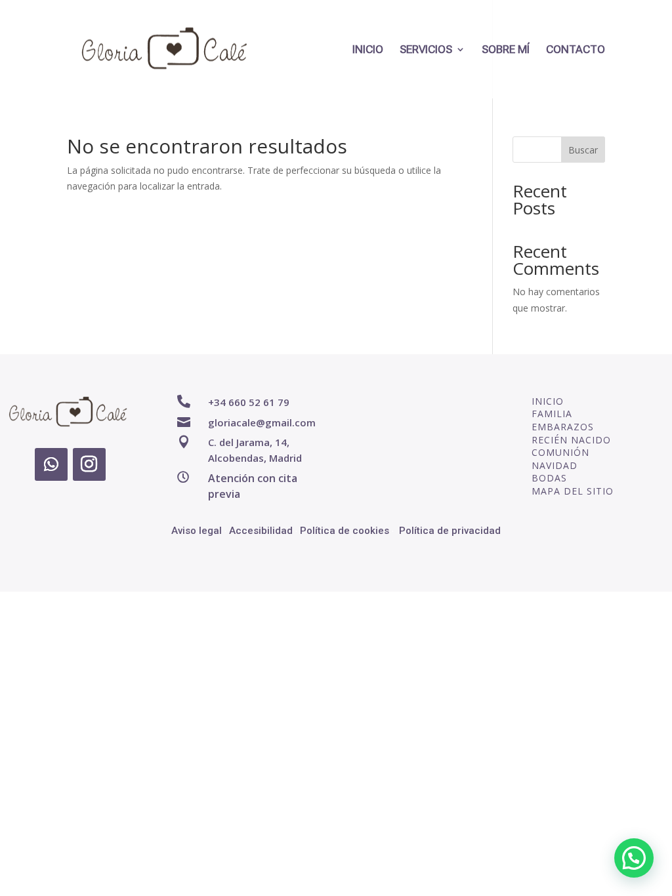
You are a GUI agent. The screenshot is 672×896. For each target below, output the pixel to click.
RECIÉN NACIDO (571, 440)
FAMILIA (552, 413)
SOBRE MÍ (506, 50)
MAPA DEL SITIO (573, 491)
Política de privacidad (450, 531)
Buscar (583, 150)
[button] (634, 858)
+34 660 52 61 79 (248, 402)
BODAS (549, 478)
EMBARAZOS (563, 426)
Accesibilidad (261, 531)
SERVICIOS (426, 50)
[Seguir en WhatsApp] (51, 464)
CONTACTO (575, 50)
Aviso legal (196, 531)
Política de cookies (344, 531)
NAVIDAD (555, 465)
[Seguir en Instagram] (89, 464)
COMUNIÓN (560, 452)
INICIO (367, 50)
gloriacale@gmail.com (262, 422)
